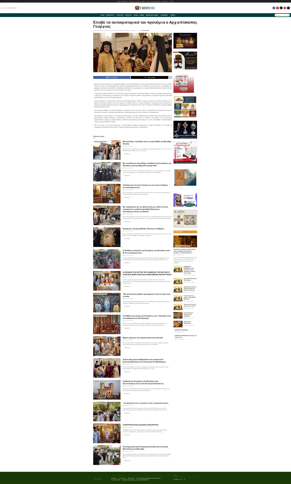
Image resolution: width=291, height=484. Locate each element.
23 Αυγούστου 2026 (128, 214)
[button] (180, 188)
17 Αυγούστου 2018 (189, 325)
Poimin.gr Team (145, 30)
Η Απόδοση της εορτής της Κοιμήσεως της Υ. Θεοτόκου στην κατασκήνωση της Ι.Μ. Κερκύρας (147, 317)
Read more (127, 153)
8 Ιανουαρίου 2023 (135, 30)
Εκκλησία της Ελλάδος (100, 141)
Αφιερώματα (165, 1)
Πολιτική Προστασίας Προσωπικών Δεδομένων (149, 478)
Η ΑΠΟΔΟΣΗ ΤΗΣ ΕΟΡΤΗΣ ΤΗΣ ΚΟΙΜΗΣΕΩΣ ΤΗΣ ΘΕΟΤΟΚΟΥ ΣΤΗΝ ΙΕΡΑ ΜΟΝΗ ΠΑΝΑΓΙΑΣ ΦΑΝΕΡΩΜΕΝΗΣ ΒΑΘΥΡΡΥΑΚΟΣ (147, 273)
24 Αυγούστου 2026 (128, 146)
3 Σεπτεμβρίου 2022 (179, 254)
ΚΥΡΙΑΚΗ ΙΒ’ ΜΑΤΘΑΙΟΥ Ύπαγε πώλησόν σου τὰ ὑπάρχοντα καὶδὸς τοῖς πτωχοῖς (189, 270)
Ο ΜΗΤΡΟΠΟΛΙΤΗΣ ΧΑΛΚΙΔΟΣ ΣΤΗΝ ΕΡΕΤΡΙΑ (140, 425)
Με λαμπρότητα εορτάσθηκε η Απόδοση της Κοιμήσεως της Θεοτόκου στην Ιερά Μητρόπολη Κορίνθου (147, 164)
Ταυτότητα (114, 478)
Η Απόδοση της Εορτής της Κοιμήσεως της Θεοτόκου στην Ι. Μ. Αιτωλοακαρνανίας (147, 251)
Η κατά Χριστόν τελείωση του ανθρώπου (188, 314)
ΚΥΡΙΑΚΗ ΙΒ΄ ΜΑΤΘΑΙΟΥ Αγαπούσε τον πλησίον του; (186, 336)
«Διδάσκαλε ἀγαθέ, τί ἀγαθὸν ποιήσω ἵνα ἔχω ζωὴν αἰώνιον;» (190, 288)
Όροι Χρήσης (131, 478)
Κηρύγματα (138, 1)
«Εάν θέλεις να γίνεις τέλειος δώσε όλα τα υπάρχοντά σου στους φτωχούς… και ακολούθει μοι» (184, 251)
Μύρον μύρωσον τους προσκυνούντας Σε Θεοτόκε (143, 337)
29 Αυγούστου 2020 (189, 292)
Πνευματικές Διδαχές (155, 1)
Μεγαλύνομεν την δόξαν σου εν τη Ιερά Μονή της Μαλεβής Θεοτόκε (147, 142)
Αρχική (119, 1)
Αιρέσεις (172, 1)
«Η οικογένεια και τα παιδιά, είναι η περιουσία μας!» (146, 403)
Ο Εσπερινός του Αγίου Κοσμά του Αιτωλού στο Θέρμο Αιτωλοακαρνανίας (145, 186)
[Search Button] (288, 15)
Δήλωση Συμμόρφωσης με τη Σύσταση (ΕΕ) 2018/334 (135, 480)
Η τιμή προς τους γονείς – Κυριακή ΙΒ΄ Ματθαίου (190, 297)
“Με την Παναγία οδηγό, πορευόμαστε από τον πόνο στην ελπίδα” (146, 295)
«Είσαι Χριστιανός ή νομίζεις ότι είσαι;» (190, 305)
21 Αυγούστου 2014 (180, 339)
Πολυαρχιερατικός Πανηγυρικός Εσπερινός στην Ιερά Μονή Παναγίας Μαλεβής (145, 447)
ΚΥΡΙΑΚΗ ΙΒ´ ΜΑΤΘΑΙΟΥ (181, 330)
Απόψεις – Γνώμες (145, 1)
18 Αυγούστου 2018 (189, 318)
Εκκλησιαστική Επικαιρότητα (102, 30)
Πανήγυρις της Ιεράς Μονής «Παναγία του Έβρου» (143, 228)
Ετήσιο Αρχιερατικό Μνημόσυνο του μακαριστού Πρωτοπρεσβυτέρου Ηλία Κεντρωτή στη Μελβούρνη (144, 360)
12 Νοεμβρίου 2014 (180, 332)
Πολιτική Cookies (115, 480)
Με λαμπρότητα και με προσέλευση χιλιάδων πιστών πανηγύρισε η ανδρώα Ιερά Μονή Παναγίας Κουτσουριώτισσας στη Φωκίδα (145, 209)
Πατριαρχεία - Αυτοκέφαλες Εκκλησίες (120, 30)
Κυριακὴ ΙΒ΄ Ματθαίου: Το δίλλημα (190, 279)
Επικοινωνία (122, 478)
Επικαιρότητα (124, 1)
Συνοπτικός (131, 1)
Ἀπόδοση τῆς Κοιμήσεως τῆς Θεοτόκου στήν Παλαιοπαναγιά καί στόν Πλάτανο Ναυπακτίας (143, 382)
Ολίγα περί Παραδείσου (187, 322)
